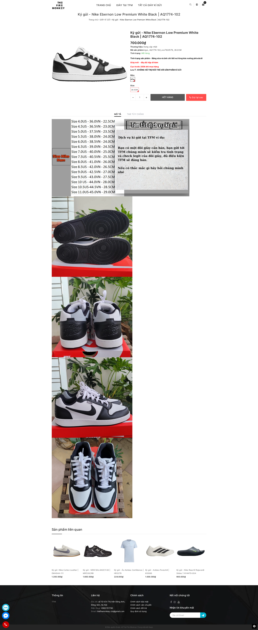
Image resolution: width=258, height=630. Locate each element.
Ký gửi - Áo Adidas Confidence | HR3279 (129, 571)
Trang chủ (103, 5)
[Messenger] (5, 615)
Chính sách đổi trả (138, 608)
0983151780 (107, 608)
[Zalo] (5, 607)
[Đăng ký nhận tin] (203, 615)
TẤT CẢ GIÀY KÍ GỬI (150, 5)
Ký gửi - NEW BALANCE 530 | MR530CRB (96, 571)
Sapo (151, 627)
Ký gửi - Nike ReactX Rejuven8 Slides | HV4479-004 (190, 571)
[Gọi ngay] (5, 624)
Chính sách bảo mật (139, 601)
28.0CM (134, 90)
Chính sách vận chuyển (140, 605)
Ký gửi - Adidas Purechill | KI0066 (157, 571)
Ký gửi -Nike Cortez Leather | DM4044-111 (65, 571)
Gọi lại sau (197, 97)
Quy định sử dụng (138, 611)
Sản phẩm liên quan (67, 529)
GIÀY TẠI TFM (124, 5)
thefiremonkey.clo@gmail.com (110, 611)
